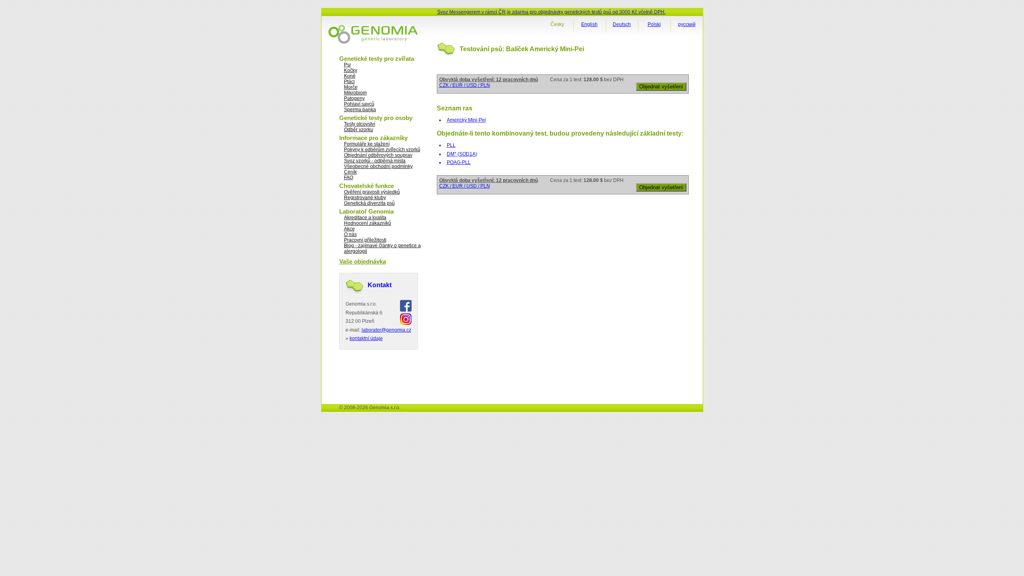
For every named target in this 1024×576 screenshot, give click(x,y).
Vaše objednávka (362, 261)
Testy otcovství (359, 124)
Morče (351, 87)
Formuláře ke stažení (367, 144)
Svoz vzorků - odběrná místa (375, 161)
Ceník (350, 172)
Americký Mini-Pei (466, 120)
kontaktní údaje (366, 338)
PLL (451, 145)
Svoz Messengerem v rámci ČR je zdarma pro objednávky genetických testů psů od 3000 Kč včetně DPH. (551, 12)
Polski (654, 24)
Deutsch (622, 24)
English (589, 24)
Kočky (350, 70)
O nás (350, 234)
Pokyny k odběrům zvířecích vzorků (382, 149)
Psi (347, 65)
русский (687, 24)
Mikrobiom (355, 93)
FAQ (348, 177)
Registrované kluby (365, 197)
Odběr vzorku (358, 129)
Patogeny (354, 98)
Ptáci (349, 81)
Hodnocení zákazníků (367, 223)
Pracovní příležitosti (365, 240)
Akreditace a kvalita (365, 217)
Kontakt (380, 285)
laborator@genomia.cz (386, 330)
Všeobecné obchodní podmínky (378, 166)
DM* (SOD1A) (462, 154)
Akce (349, 229)
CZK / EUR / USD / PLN (464, 85)
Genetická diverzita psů (369, 203)
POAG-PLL (459, 162)
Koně (350, 76)
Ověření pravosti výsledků (372, 192)
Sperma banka (360, 109)
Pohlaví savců (359, 104)
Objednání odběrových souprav (378, 155)
